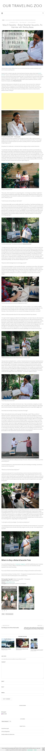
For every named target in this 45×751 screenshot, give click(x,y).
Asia (21, 22)
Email (2, 686)
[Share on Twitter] (2, 611)
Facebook (18, 564)
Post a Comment (32, 22)
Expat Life (24, 22)
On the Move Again (5, 728)
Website (2, 692)
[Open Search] (43, 13)
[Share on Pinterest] (4, 611)
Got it (35, 749)
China (3, 614)
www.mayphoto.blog (10, 582)
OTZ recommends (9, 614)
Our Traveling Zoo (22, 6)
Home (3, 20)
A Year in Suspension (5, 731)
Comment (3, 661)
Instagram (23, 564)
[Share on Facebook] (6, 611)
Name (2, 681)
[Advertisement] (22, 101)
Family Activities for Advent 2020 (7, 734)
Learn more (30, 749)
